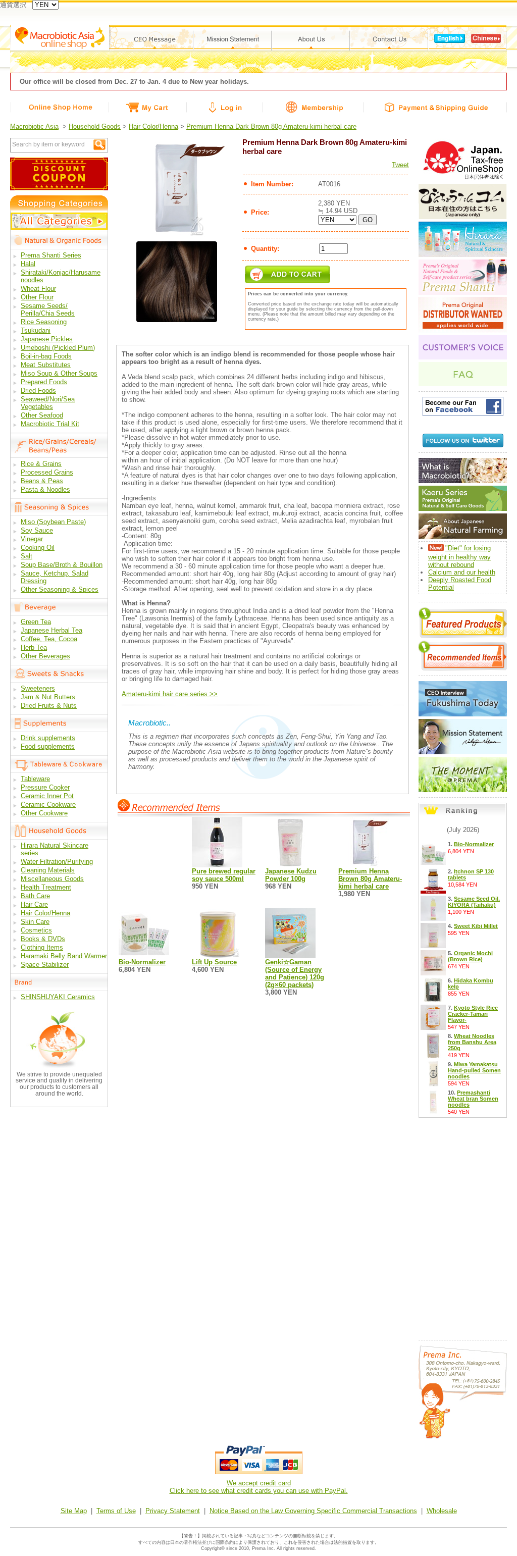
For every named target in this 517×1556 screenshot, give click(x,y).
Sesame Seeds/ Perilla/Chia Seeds (48, 309)
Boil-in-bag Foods (46, 356)
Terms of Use (116, 1511)
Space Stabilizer (45, 964)
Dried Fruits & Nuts (49, 705)
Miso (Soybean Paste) (53, 522)
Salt (26, 556)
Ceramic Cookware (48, 804)
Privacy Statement (172, 1511)
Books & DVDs (43, 939)
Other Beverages (45, 656)
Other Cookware (44, 813)
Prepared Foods (44, 382)
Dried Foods (38, 390)
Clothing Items (42, 947)
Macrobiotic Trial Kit (50, 424)
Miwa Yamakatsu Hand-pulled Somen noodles (474, 1070)
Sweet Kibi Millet (476, 926)
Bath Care (35, 896)
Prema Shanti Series (51, 255)
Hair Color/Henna (153, 126)
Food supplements (48, 746)
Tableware (35, 779)
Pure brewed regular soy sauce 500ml (223, 875)
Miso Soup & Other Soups (59, 373)
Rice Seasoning (44, 322)
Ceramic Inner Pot (47, 796)
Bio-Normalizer (142, 962)
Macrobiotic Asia (34, 126)
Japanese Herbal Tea (51, 630)
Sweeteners (38, 688)
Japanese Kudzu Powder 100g (291, 875)
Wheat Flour (38, 288)
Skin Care (35, 921)
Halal (28, 264)
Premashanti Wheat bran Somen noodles (473, 1099)
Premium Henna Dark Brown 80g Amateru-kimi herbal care (271, 126)
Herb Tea (34, 647)
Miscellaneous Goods (52, 879)
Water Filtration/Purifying (57, 861)
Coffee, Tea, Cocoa (49, 639)
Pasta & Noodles (45, 489)
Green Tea (36, 622)
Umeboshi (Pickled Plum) (58, 347)
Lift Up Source (214, 962)
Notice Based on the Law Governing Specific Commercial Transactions (313, 1511)
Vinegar (32, 539)
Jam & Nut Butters (48, 697)
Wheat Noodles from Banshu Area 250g (472, 1042)
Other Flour (37, 297)
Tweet (400, 165)
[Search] (99, 144)
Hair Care (34, 904)
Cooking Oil (38, 547)
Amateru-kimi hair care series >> (170, 694)
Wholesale (442, 1511)
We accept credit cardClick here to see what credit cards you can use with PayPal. (259, 1486)
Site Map (74, 1511)
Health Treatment (46, 887)
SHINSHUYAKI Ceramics (58, 997)
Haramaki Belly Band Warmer (64, 956)
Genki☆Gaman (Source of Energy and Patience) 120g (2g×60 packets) (294, 973)
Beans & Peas (42, 481)
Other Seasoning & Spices (59, 589)
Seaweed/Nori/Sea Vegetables (48, 402)
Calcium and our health (461, 572)
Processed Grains (47, 472)
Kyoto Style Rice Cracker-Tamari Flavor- (473, 1014)
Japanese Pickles (47, 339)
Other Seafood (42, 415)
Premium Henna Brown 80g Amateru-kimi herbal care (370, 878)
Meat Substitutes (46, 365)
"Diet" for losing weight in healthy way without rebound (459, 556)
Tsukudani (35, 330)
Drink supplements (48, 738)
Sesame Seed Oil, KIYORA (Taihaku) (474, 902)
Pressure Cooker (45, 787)
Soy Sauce (37, 530)
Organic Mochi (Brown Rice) (470, 956)
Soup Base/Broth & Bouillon (61, 564)
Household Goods (95, 126)
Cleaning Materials (48, 870)
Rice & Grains (41, 464)
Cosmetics (36, 930)
